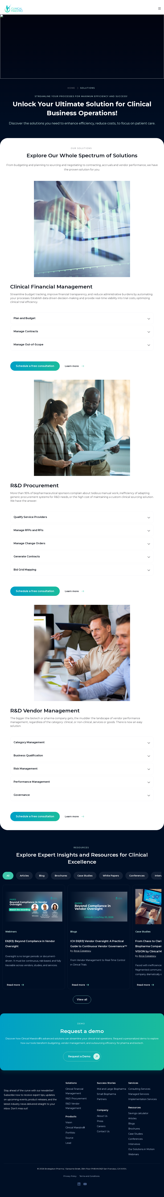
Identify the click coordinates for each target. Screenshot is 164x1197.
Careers (101, 1126)
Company (102, 1110)
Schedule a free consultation (35, 366)
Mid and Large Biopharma (111, 1088)
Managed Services (138, 1094)
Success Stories (106, 1083)
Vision (69, 1122)
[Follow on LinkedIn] (79, 1184)
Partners (102, 1099)
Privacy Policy (70, 1176)
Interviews (134, 1144)
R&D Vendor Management (73, 1106)
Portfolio (70, 1132)
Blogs (131, 1123)
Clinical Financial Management (74, 1091)
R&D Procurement (76, 1098)
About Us (102, 1116)
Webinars (133, 1154)
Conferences (135, 1139)
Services (133, 1083)
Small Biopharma (106, 1094)
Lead (68, 1143)
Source (69, 1137)
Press (100, 1121)
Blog (42, 875)
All (8, 875)
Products (71, 1116)
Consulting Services (139, 1088)
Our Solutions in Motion (141, 1149)
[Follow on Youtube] (85, 1184)
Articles (24, 875)
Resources (134, 1107)
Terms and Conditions (89, 1176)
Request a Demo (79, 1056)
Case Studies (85, 875)
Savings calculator (138, 1113)
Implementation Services (142, 1099)
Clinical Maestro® (75, 1127)
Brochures (61, 875)
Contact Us (103, 1131)
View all (82, 999)
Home (71, 88)
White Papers (111, 875)
